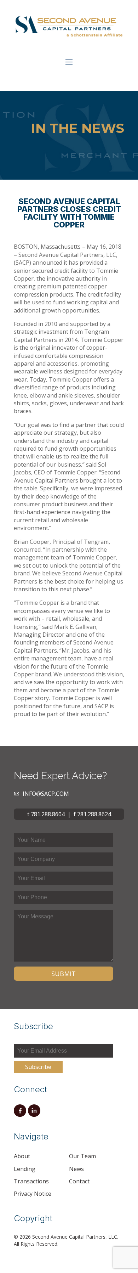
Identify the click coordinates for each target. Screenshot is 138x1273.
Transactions (31, 1181)
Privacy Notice (32, 1194)
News (76, 1169)
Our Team (82, 1156)
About (22, 1156)
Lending (24, 1169)
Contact (79, 1181)
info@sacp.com (46, 794)
